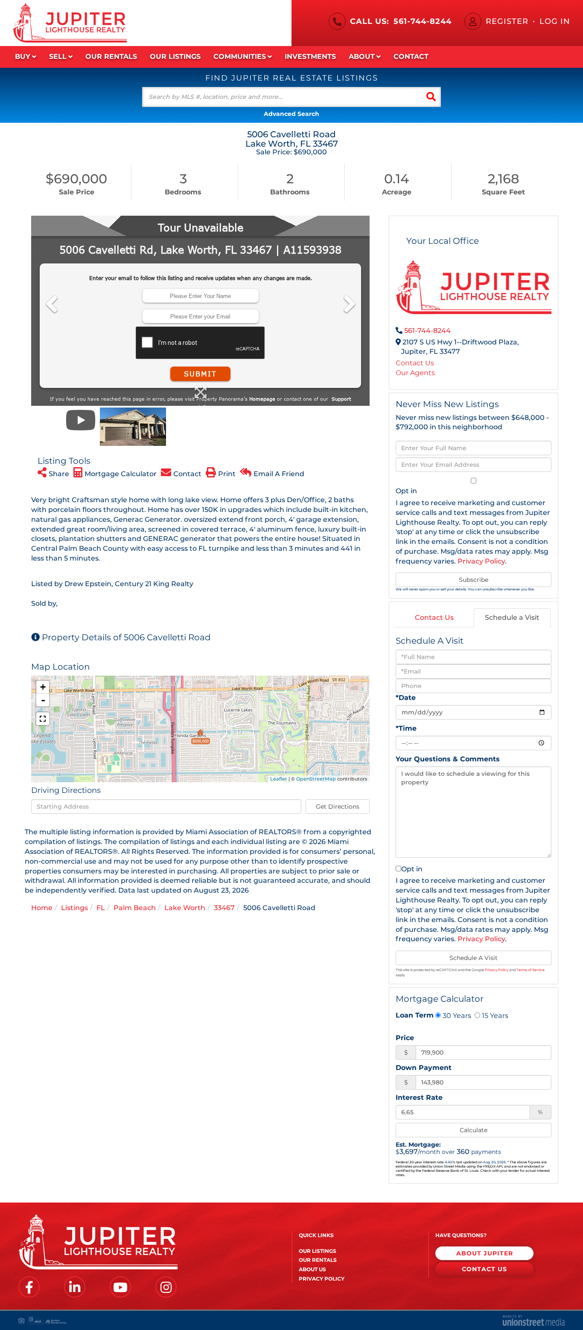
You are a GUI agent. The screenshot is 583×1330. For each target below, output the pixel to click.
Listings (74, 908)
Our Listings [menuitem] (175, 56)
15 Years (494, 1015)
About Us (312, 1269)
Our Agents (415, 373)
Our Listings (317, 1251)
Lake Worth (184, 908)
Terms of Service (530, 970)
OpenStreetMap (316, 779)
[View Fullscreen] (42, 718)
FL (100, 908)
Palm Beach (135, 908)
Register (507, 21)
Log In (554, 21)
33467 (224, 908)
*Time (406, 728)
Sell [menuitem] (58, 56)
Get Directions (337, 806)
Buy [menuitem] (22, 56)
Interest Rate (419, 1097)
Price (405, 1038)
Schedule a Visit (512, 617)
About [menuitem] (362, 56)
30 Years (456, 1015)
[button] (431, 97)
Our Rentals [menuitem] (111, 56)
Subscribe (473, 580)
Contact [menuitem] (411, 56)
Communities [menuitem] (239, 56)
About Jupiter (484, 1253)
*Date (406, 698)
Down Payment (424, 1068)
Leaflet (278, 779)
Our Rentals (318, 1260)
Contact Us (415, 363)
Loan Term (415, 1015)
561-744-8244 (423, 21)
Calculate (473, 1130)
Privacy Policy (481, 561)
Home (41, 908)
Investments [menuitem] (310, 56)
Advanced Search (291, 114)
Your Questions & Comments (448, 759)
